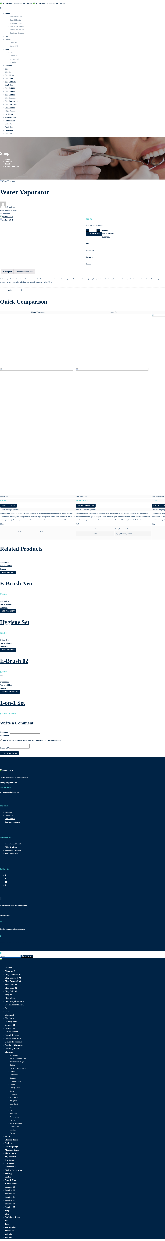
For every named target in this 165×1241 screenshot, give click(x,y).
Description (7, 272)
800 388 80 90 (5, 915)
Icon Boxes (14, 1097)
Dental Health (15, 20)
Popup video (14, 1117)
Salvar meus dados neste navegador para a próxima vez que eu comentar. (32, 740)
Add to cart (93, 234)
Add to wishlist (108, 233)
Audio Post (9, 127)
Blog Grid (9, 78)
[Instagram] (5, 885)
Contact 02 (14, 46)
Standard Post (10, 117)
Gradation (13, 1094)
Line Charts (14, 1104)
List (11, 1107)
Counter (13, 1078)
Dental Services (16, 17)
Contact (8, 39)
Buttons (12, 1065)
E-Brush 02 (14, 661)
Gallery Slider (15, 1088)
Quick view (4, 562)
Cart (11, 52)
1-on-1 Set (114, 312)
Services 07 (10, 1207)
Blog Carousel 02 (11, 101)
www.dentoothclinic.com (9, 792)
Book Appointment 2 (14, 1005)
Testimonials (14, 1127)
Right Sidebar (10, 111)
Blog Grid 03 (10, 95)
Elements (8, 65)
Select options (86, 505)
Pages (7, 36)
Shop (7, 49)
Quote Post (9, 130)
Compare (106, 237)
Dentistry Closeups (17, 33)
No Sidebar (9, 114)
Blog (6, 69)
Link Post (8, 134)
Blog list (8, 72)
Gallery (12, 1084)
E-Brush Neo (16, 583)
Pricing (12, 1120)
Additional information (24, 272)
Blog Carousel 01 (11, 98)
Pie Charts (13, 1114)
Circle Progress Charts (18, 1068)
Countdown (14, 1075)
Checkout (13, 56)
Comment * (4, 748)
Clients (12, 1071)
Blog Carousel (10, 82)
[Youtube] (6, 882)
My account (14, 59)
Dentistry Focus (16, 23)
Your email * (5, 735)
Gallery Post (10, 121)
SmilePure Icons (12, 1217)
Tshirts (8, 164)
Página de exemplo (13, 1170)
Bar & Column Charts (18, 1058)
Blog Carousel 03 (11, 104)
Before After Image (17, 1062)
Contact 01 (14, 43)
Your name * (5, 732)
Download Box (15, 1081)
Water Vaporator (38, 312)
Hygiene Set (14, 622)
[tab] (7, 271)
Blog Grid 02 (10, 91)
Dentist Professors (17, 30)
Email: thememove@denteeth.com (12, 929)
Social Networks (16, 1123)
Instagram (13, 1101)
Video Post (9, 124)
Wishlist (13, 62)
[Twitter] (6, 879)
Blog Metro (9, 75)
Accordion (14, 1055)
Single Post (9, 85)
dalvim (12, 207)
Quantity (104, 230)
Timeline (13, 1130)
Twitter (12, 1133)
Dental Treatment (17, 26)
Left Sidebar (10, 108)
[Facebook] (5, 875)
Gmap (12, 1091)
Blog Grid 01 (10, 88)
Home (7, 13)
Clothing (8, 161)
